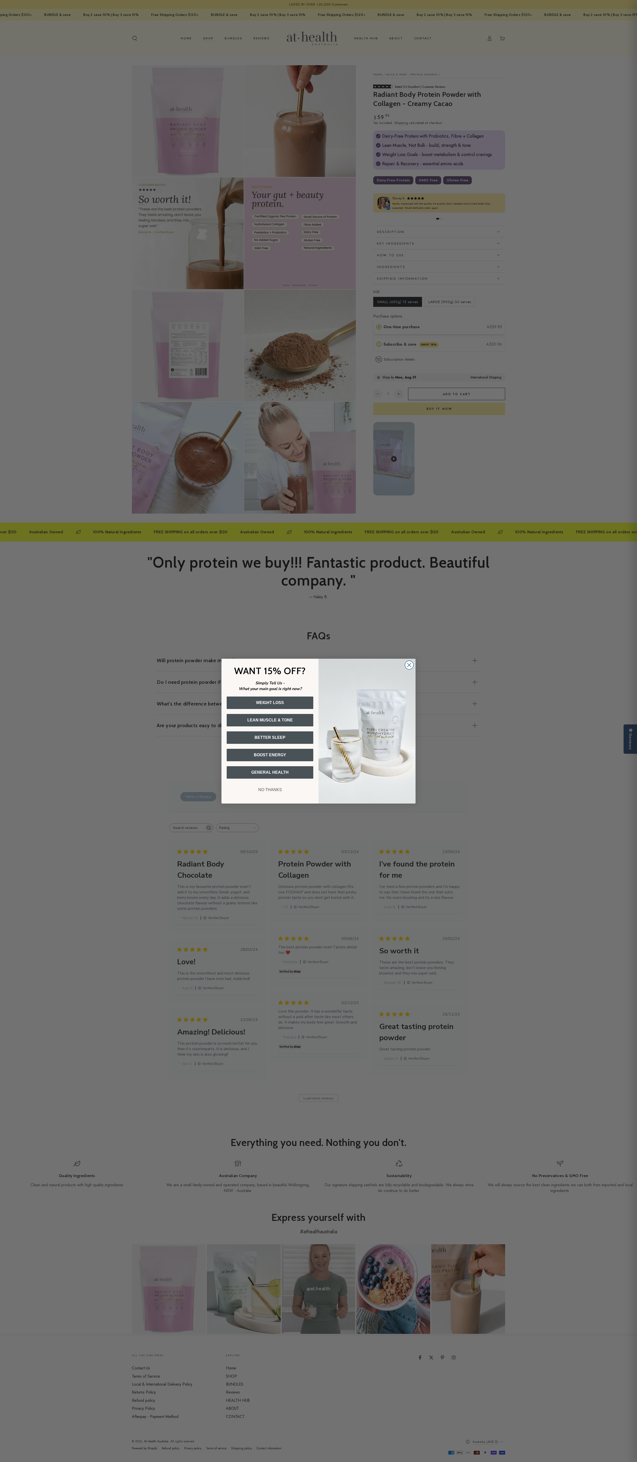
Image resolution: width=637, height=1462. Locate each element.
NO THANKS (270, 790)
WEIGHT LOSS (270, 703)
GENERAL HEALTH (270, 772)
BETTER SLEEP (270, 737)
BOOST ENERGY (270, 755)
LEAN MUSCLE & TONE (270, 720)
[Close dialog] (409, 665)
